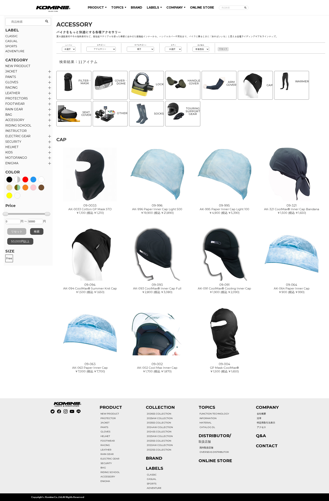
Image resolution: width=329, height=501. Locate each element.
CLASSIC (11, 36)
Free (9, 258)
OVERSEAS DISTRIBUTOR (214, 451)
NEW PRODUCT (17, 66)
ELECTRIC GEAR (17, 136)
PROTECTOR (108, 418)
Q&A (261, 435)
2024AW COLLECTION (160, 427)
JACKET (11, 71)
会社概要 (261, 413)
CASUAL (11, 41)
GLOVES (11, 82)
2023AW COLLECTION (160, 436)
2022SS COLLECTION (159, 449)
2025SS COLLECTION (159, 422)
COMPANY (174, 7)
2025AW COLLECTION (159, 418)
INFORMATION (208, 418)
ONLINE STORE (202, 7)
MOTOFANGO (16, 158)
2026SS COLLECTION (159, 413)
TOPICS (117, 7)
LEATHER (12, 93)
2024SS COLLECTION (159, 431)
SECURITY (13, 141)
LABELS (153, 7)
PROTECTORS (16, 98)
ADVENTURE (14, 51)
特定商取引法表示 (266, 422)
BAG (8, 114)
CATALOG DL (207, 427)
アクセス (261, 427)
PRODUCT (96, 7)
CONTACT (267, 445)
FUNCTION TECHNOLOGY (214, 413)
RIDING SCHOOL (110, 472)
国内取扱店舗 (206, 447)
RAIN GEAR (14, 109)
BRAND (136, 7)
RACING (11, 87)
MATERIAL (206, 422)
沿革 (259, 418)
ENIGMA (11, 163)
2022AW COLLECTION (160, 445)
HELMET (12, 147)
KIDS (9, 152)
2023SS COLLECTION (159, 440)
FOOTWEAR (15, 104)
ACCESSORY (14, 120)
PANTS (10, 77)
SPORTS (11, 46)
